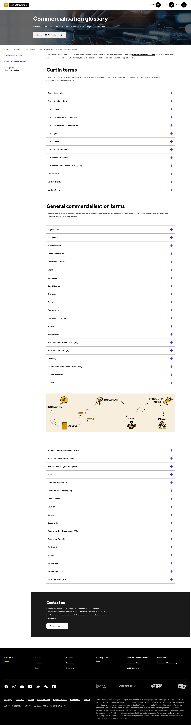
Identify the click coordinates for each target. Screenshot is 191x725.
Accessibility (75, 699)
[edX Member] (182, 686)
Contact (87, 699)
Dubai (37, 668)
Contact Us (55, 626)
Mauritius (70, 663)
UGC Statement (43, 699)
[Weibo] (38, 686)
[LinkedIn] (30, 686)
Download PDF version (47, 35)
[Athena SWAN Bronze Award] (101, 686)
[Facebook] (6, 686)
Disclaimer (20, 699)
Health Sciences (132, 668)
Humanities (161, 657)
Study (152, 5)
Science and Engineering (167, 663)
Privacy (31, 699)
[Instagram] (14, 686)
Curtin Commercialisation (143, 54)
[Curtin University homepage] (16, 5)
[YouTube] (22, 686)
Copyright (8, 699)
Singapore (70, 668)
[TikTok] (54, 686)
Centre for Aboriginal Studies (137, 657)
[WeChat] (46, 686)
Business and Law (133, 663)
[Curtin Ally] (127, 686)
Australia (38, 657)
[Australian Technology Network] (156, 686)
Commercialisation (13, 56)
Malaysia (69, 657)
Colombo (38, 663)
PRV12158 (60, 706)
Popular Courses (60, 699)
